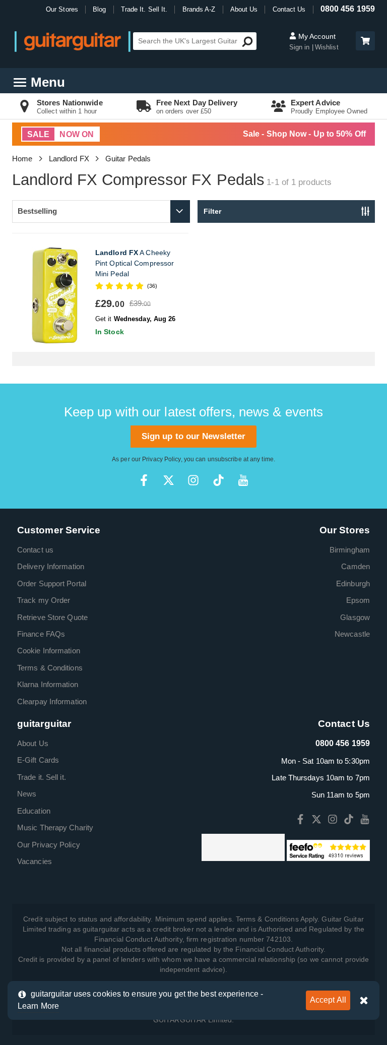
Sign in (300, 47)
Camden (355, 566)
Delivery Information (50, 566)
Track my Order (43, 600)
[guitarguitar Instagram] (193, 480)
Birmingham (350, 549)
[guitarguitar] (73, 41)
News (26, 793)
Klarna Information (47, 684)
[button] (365, 40)
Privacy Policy (161, 459)
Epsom (358, 600)
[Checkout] (364, 41)
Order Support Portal (51, 583)
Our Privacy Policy (48, 844)
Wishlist (327, 47)
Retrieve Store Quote (52, 617)
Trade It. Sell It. (144, 9)
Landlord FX (69, 158)
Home (22, 158)
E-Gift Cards (38, 760)
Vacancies (34, 861)
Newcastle (352, 634)
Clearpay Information (52, 701)
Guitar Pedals (128, 158)
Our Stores (62, 9)
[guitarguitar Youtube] (243, 480)
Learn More (38, 1006)
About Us (244, 9)
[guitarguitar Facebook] (144, 480)
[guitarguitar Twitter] (168, 480)
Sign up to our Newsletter (194, 436)
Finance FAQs (41, 634)
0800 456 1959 (347, 9)
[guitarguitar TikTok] (218, 480)
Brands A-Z (199, 9)
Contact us (35, 549)
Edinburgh (353, 583)
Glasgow (355, 617)
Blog (99, 9)
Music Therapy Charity (55, 827)
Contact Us (289, 9)
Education (33, 811)
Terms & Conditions (50, 667)
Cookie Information (48, 650)
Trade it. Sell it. (41, 777)
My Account (316, 36)
